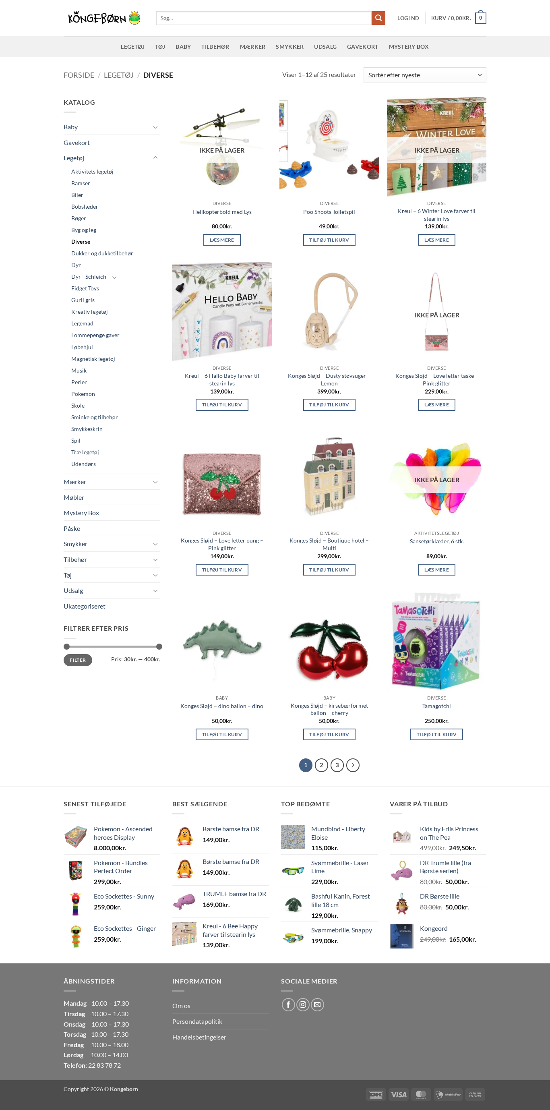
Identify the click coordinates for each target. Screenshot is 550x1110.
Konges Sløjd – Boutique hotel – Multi (329, 544)
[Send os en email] (317, 1004)
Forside (79, 74)
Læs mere (222, 239)
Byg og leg (83, 229)
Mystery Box (409, 46)
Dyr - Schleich (88, 276)
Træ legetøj (85, 452)
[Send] (378, 18)
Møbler (74, 497)
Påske (72, 528)
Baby (183, 46)
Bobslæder (84, 206)
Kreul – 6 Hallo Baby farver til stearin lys (222, 379)
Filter (78, 660)
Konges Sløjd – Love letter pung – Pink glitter (222, 544)
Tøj (160, 46)
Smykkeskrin (87, 428)
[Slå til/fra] (155, 127)
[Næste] (353, 765)
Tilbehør (215, 46)
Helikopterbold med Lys (222, 211)
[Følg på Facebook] (288, 1004)
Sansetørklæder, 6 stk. (437, 541)
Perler (79, 382)
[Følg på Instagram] (303, 1004)
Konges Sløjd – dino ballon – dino (221, 705)
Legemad (82, 323)
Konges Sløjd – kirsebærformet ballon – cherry (329, 709)
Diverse (80, 241)
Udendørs (83, 463)
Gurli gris (83, 299)
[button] (408, 18)
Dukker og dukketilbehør (102, 253)
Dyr (76, 264)
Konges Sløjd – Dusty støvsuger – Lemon (329, 379)
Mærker (253, 46)
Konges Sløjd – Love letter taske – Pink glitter (436, 379)
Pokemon (83, 393)
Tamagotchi (436, 705)
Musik (79, 370)
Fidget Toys (85, 288)
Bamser (80, 183)
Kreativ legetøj (89, 311)
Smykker (290, 46)
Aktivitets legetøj (92, 171)
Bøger (78, 218)
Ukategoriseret (84, 606)
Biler (77, 194)
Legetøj (133, 46)
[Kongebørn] (104, 18)
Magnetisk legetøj (93, 358)
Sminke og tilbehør (94, 417)
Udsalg (325, 46)
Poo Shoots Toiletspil (329, 211)
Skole (78, 405)
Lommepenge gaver (95, 334)
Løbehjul (82, 347)
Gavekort (362, 46)
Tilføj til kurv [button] (329, 239)
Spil (76, 440)
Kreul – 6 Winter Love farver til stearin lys (437, 214)
